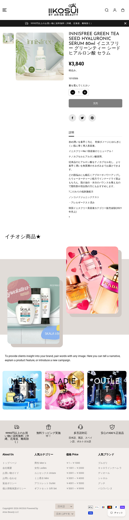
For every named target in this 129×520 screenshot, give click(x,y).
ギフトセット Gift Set (45, 488)
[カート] (122, 10)
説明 (71, 132)
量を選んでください (79, 85)
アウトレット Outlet (44, 483)
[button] (4, 10)
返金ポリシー (10, 483)
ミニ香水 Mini (41, 478)
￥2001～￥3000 (75, 473)
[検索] (106, 10)
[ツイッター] (82, 118)
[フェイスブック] (72, 118)
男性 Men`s (40, 463)
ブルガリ (103, 463)
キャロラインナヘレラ (110, 468)
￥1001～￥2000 (75, 468)
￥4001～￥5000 (75, 483)
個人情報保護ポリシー (14, 488)
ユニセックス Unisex (45, 473)
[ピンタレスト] (92, 118)
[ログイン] (114, 10)
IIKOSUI (22, 508)
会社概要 (7, 468)
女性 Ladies (40, 468)
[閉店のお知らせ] (125, 23)
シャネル (103, 478)
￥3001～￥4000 (75, 478)
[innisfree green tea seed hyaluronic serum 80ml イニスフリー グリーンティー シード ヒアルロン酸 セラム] (40, 56)
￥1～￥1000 (73, 463)
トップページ (10, 463)
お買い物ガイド (11, 473)
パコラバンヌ (105, 488)
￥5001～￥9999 (75, 488)
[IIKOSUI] (64, 10)
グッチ (101, 483)
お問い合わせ (10, 478)
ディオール (104, 473)
